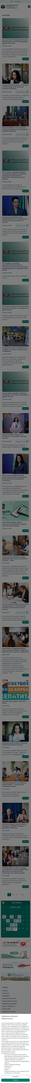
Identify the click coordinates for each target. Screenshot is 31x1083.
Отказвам (16, 1076)
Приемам (15, 1080)
